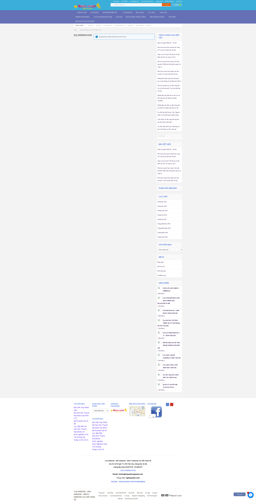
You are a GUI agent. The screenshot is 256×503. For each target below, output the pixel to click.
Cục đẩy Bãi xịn (134, 1)
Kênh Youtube (169, 1)
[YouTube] (171, 404)
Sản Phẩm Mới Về (109, 12)
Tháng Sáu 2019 (162, 215)
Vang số (163, 12)
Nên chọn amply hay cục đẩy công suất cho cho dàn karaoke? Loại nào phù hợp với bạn (169, 88)
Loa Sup (119, 17)
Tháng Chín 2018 (162, 237)
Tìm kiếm (166, 4)
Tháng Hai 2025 (162, 202)
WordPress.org (162, 275)
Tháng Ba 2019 (162, 219)
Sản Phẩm (125, 1)
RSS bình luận (162, 271)
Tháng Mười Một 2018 (164, 228)
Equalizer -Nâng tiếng (136, 17)
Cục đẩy (151, 12)
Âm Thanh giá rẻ (157, 17)
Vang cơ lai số (80, 440)
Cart (177, 5)
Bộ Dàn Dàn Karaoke (85, 21)
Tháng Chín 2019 (162, 210)
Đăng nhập (161, 262)
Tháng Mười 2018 (163, 232)
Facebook (179, 1)
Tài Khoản (127, 12)
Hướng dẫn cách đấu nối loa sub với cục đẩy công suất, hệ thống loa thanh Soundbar (169, 98)
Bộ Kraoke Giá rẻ (81, 421)
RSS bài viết (161, 266)
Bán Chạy (140, 12)
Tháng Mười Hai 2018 (164, 224)
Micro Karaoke (82, 17)
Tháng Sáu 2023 (162, 206)
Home (75, 30)
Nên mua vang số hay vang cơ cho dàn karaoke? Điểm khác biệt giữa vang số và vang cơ (169, 64)
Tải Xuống (78, 437)
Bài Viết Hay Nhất (81, 407)
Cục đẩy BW (79, 426)
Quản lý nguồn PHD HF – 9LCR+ (167, 43)
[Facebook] (167, 404)
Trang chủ (116, 1)
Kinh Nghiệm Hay (99, 444)
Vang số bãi (159, 1)
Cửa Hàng (94, 12)
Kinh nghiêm (79, 434)
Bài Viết (172, 17)
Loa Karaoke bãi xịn (147, 1)
